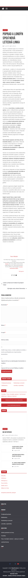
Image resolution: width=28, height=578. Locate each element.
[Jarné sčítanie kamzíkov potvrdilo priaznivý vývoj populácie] (6, 456)
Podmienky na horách (19, 383)
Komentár (4, 305)
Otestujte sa (4, 480)
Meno (3, 325)
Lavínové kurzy (5, 542)
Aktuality (5, 30)
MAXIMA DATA (14, 573)
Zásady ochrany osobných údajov (16, 575)
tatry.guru (21, 271)
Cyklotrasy (3, 396)
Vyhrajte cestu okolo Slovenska (16, 288)
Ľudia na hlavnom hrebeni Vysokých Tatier (13, 284)
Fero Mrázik (13, 46)
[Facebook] (12, 275)
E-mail (3, 332)
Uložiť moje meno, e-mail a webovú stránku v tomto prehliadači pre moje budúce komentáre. (13, 352)
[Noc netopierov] (14, 420)
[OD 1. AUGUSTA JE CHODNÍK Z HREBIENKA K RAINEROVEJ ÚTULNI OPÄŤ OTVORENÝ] (6, 464)
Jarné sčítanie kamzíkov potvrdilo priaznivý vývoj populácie (18, 455)
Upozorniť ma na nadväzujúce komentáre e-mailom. (13, 362)
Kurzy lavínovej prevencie (14, 405)
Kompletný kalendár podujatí (8, 492)
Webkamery (4, 385)
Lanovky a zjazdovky (19, 385)
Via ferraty (22, 394)
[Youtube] (16, 275)
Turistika (3, 394)
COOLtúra (3, 478)
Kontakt (5, 575)
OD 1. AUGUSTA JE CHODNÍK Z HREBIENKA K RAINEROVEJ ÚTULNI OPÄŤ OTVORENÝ (19, 463)
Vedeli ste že (4, 485)
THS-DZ (6, 264)
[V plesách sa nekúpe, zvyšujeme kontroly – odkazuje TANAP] (6, 448)
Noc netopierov (7, 432)
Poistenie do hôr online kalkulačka (14, 400)
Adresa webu (5, 340)
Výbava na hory (5, 488)
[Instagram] (14, 275)
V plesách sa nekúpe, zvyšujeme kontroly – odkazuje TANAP (17, 447)
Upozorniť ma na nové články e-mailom (12, 368)
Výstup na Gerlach (12, 396)
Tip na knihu (4, 483)
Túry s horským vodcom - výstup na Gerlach (12, 539)
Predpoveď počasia (6, 383)
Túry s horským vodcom (13, 394)
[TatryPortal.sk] (3, 8)
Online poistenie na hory (7, 532)
